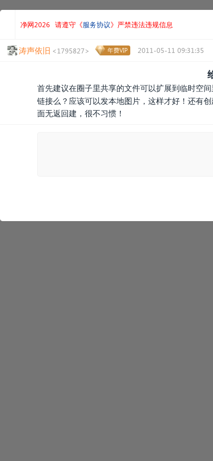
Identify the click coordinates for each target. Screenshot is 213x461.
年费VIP (117, 50)
